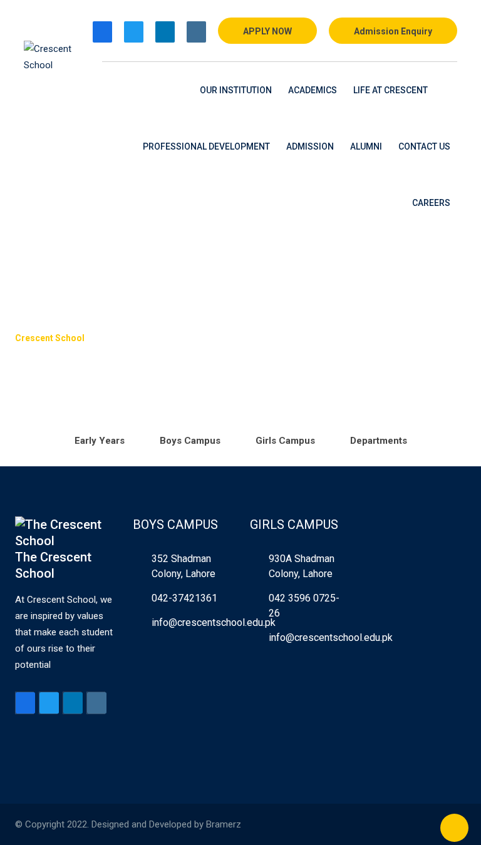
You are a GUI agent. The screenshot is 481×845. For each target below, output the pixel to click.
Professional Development (206, 146)
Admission (310, 146)
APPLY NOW (267, 31)
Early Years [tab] (100, 440)
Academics (312, 90)
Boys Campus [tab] (190, 440)
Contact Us (424, 146)
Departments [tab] (378, 440)
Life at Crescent (390, 90)
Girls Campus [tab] (285, 440)
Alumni (366, 146)
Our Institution (236, 90)
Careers (431, 203)
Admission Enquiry (393, 31)
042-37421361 (184, 598)
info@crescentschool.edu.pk (214, 622)
